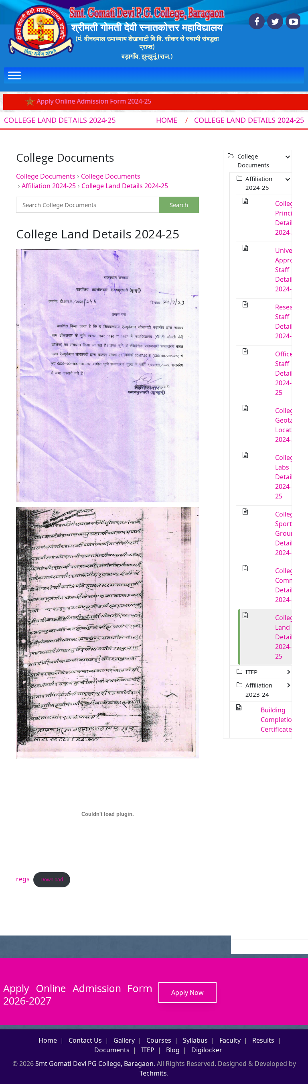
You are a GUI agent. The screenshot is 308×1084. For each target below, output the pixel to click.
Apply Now (187, 992)
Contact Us (85, 1040)
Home (166, 120)
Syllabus (195, 1040)
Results (263, 1040)
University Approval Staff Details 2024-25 (290, 269)
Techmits (153, 1073)
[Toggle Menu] (14, 75)
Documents (112, 1049)
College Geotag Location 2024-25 (288, 425)
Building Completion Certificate (278, 720)
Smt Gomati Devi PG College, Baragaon (94, 1063)
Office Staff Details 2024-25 (285, 373)
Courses (158, 1040)
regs (23, 879)
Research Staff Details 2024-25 (289, 321)
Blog (173, 1049)
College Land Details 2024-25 (124, 185)
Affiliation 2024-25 (49, 185)
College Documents (45, 176)
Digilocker (206, 1049)
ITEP (147, 1049)
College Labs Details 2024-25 (286, 476)
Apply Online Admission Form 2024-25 (70, 101)
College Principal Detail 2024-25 (288, 218)
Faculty (230, 1040)
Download (52, 879)
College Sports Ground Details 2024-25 (287, 533)
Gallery (124, 1040)
